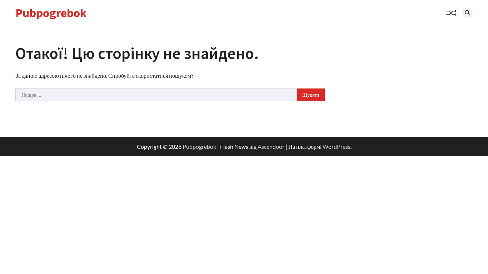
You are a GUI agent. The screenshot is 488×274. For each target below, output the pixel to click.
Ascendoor (271, 146)
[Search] (467, 12)
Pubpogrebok (51, 12)
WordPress (336, 146)
